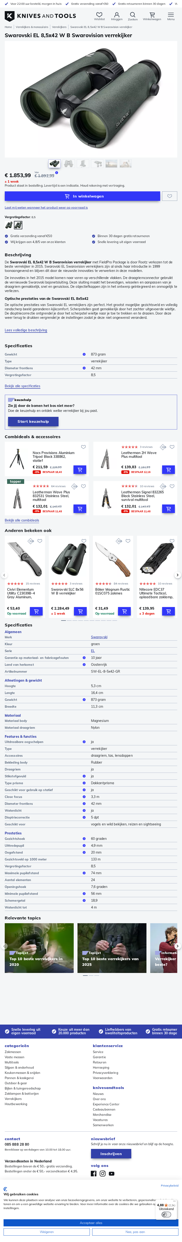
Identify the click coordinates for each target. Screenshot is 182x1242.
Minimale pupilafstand (21, 894)
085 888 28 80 (17, 1144)
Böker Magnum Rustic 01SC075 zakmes (112, 591)
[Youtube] (111, 1173)
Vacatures (100, 1120)
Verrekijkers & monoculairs (32, 27)
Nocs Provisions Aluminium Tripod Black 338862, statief (54, 456)
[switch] (166, 1214)
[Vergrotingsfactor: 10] (9, 225)
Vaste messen (14, 1057)
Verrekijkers (59, 27)
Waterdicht (13, 810)
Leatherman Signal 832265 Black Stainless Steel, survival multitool (142, 496)
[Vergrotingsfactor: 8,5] (18, 225)
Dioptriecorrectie (17, 817)
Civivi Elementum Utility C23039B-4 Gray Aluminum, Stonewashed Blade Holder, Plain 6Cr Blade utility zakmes (23, 593)
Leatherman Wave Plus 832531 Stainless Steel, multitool (51, 496)
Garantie (99, 1057)
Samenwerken (103, 1125)
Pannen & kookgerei (19, 1078)
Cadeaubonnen (104, 1109)
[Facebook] (93, 1173)
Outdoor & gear (16, 1083)
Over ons (99, 1099)
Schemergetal (15, 900)
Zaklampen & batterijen (22, 1093)
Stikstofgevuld (15, 776)
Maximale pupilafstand (22, 873)
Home (8, 27)
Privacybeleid (169, 1185)
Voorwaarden (103, 1078)
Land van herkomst (19, 664)
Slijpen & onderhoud (19, 1067)
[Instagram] (102, 1173)
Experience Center (106, 1104)
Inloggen (117, 19)
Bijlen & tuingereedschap (23, 1088)
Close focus (13, 797)
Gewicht (11, 354)
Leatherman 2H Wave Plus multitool (139, 455)
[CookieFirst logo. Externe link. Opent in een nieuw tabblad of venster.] (5, 1189)
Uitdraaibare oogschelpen (24, 742)
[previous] (12, 575)
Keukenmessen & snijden (22, 1073)
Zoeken (133, 19)
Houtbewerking (16, 1104)
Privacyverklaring (105, 1073)
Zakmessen (13, 1052)
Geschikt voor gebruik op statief (29, 790)
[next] (169, 575)
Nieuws (98, 1094)
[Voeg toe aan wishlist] (169, 196)
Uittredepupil (14, 845)
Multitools (12, 1062)
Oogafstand (14, 852)
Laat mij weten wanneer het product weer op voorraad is (46, 207)
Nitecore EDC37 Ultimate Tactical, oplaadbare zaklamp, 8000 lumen (156, 593)
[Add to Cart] (79, 469)
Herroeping (101, 1067)
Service (98, 1052)
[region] (91, 106)
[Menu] (174, 1202)
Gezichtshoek (15, 839)
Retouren (99, 1062)
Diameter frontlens (19, 368)
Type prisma (14, 783)
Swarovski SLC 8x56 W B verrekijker (67, 591)
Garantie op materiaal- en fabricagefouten (37, 658)
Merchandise (102, 1114)
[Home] (40, 14)
